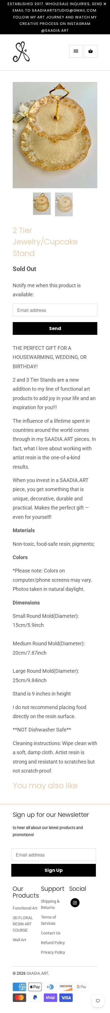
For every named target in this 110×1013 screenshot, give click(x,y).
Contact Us (50, 933)
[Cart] (90, 51)
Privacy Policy (53, 952)
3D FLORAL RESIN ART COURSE (23, 923)
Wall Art (19, 940)
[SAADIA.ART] (35, 54)
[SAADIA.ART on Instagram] (75, 902)
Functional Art (25, 908)
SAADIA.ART (37, 973)
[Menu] (76, 51)
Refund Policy (53, 942)
